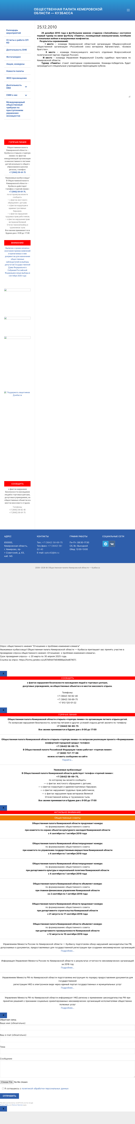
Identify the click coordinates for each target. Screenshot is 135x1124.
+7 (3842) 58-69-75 (17, 172)
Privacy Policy (4, 1105)
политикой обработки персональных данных (45, 1088)
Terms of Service (17, 1105)
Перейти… (67, 760)
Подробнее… (67, 950)
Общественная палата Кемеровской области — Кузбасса (68, 11)
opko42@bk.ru (51, 552)
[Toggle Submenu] (26, 86)
